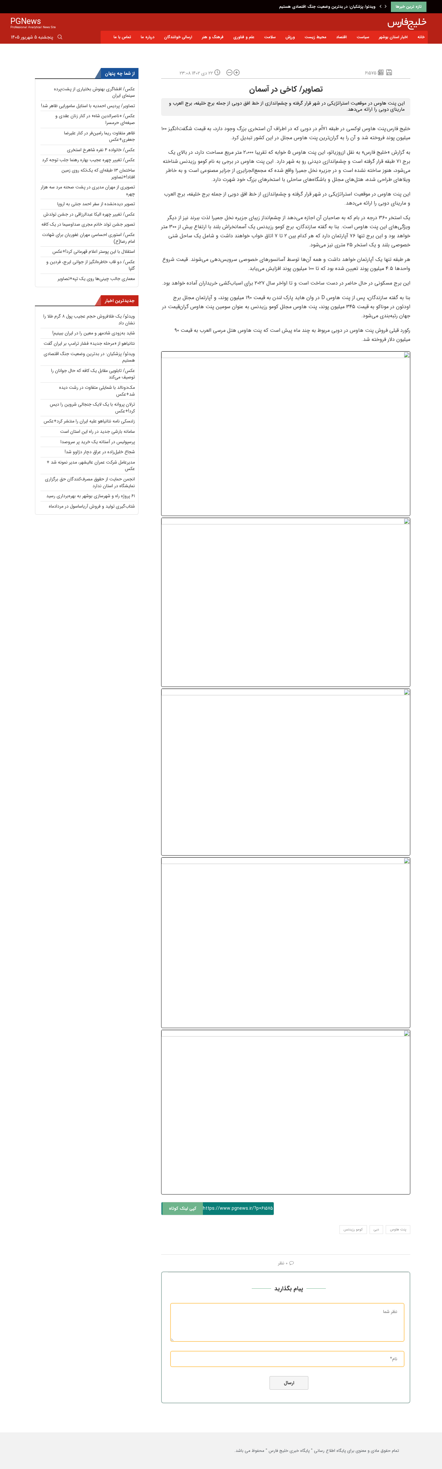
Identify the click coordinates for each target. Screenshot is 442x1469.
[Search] (60, 38)
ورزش (290, 37)
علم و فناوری (243, 37)
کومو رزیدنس (353, 1229)
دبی (376, 1229)
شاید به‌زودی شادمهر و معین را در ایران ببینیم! (93, 333)
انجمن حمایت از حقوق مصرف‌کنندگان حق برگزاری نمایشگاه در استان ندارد (90, 482)
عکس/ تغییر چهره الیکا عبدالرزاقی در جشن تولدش (89, 214)
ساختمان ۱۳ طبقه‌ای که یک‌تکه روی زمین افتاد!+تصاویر (98, 174)
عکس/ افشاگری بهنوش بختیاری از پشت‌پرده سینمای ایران (94, 92)
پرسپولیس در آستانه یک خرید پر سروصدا (98, 441)
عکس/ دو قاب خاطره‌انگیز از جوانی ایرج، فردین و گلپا (90, 265)
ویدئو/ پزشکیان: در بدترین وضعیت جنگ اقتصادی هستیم (327, 7)
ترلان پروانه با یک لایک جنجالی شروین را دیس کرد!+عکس (92, 408)
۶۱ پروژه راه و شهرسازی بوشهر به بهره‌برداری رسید (90, 495)
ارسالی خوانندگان (178, 37)
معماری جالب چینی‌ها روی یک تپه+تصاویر (96, 278)
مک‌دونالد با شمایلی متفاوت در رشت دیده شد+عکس (97, 391)
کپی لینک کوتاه (182, 1208)
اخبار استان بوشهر (393, 37)
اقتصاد (341, 37)
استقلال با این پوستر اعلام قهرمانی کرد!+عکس (93, 251)
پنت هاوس (398, 1229)
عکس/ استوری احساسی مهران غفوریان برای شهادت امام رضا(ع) (88, 238)
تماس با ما (122, 37)
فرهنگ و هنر (213, 37)
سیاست (363, 37)
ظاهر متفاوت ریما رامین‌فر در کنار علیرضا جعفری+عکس (99, 136)
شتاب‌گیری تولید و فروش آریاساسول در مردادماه (92, 506)
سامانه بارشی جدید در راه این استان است (97, 431)
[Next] (385, 7)
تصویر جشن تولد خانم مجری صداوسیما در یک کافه (88, 224)
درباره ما (147, 37)
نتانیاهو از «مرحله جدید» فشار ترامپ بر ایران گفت (89, 343)
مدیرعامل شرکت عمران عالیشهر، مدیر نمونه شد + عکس (91, 466)
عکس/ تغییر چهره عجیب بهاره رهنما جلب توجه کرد (88, 159)
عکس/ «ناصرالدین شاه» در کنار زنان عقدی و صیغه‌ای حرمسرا (95, 119)
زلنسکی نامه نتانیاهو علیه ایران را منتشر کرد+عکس (89, 421)
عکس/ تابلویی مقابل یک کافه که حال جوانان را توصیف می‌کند (93, 374)
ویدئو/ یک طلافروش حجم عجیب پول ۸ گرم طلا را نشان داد (89, 320)
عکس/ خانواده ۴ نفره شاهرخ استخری (101, 149)
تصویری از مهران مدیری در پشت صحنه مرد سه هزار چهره (88, 190)
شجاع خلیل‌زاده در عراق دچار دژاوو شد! (100, 451)
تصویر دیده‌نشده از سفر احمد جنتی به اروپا (96, 203)
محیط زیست (315, 37)
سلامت (270, 37)
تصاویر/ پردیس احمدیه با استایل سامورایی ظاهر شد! (88, 105)
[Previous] (380, 7)
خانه (421, 37)
